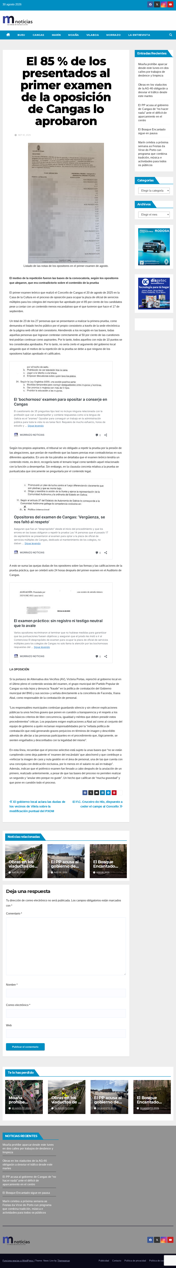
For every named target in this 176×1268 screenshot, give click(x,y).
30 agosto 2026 (21, 1108)
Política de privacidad (135, 1260)
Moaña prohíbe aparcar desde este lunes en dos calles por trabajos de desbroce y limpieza (28, 1148)
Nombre (12, 984)
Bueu (21, 35)
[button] (170, 34)
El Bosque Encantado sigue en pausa (152, 1102)
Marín (56, 35)
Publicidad (104, 1260)
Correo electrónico (18, 1005)
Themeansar (63, 1260)
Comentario (14, 913)
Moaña (73, 35)
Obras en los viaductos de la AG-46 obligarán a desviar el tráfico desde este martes (27, 1164)
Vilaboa (92, 35)
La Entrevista (139, 35)
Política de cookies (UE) (161, 1260)
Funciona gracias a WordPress (18, 1260)
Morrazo (113, 35)
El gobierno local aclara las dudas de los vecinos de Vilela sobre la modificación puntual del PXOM (37, 806)
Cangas (38, 35)
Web (9, 1025)
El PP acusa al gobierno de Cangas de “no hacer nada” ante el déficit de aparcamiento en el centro (153, 113)
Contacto (116, 1260)
